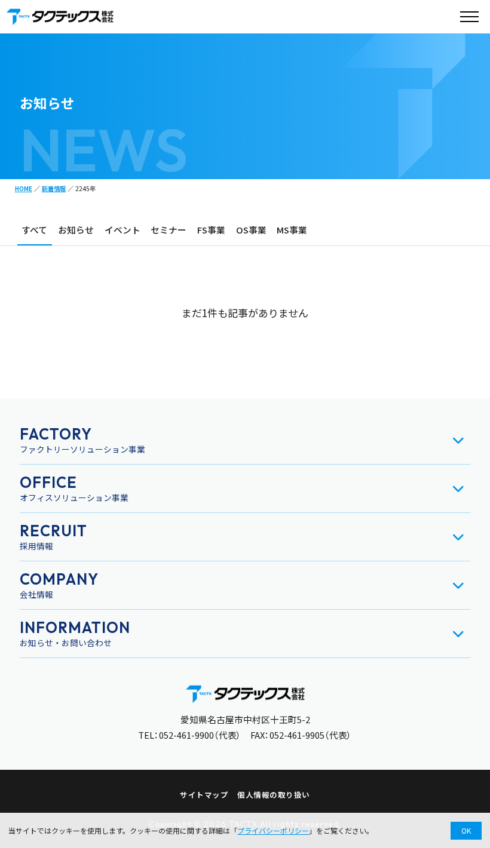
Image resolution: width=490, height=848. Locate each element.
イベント (122, 229)
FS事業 (211, 229)
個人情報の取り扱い (273, 795)
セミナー (168, 229)
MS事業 (292, 229)
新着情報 (54, 188)
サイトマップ (204, 795)
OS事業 (251, 229)
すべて (34, 229)
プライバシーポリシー (273, 830)
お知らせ (76, 229)
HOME (23, 188)
